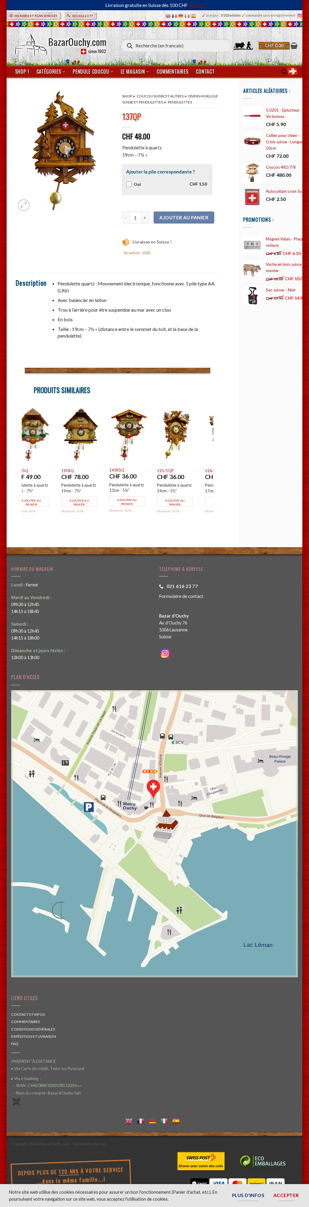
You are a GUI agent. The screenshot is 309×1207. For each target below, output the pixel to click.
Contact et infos (28, 1014)
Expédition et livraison (33, 1036)
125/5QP (130, 470)
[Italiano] (188, 15)
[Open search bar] (284, 71)
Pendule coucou (91, 71)
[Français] (175, 15)
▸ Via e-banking (25, 1078)
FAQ (14, 1043)
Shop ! (22, 71)
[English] (169, 15)
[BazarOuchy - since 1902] (60, 43)
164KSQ (81, 470)
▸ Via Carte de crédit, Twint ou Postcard (47, 1068)
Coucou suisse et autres (160, 96)
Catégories (49, 71)
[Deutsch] (181, 15)
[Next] (210, 467)
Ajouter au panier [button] (188, 499)
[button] (278, 45)
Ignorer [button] (196, 5)
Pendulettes (180, 102)
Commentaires (173, 71)
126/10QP (36, 470)
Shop (127, 96)
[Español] (194, 15)
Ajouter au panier (183, 217)
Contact (205, 71)
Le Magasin (133, 71)
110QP (176, 467)
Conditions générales (33, 1029)
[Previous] (25, 467)
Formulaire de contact (181, 596)
